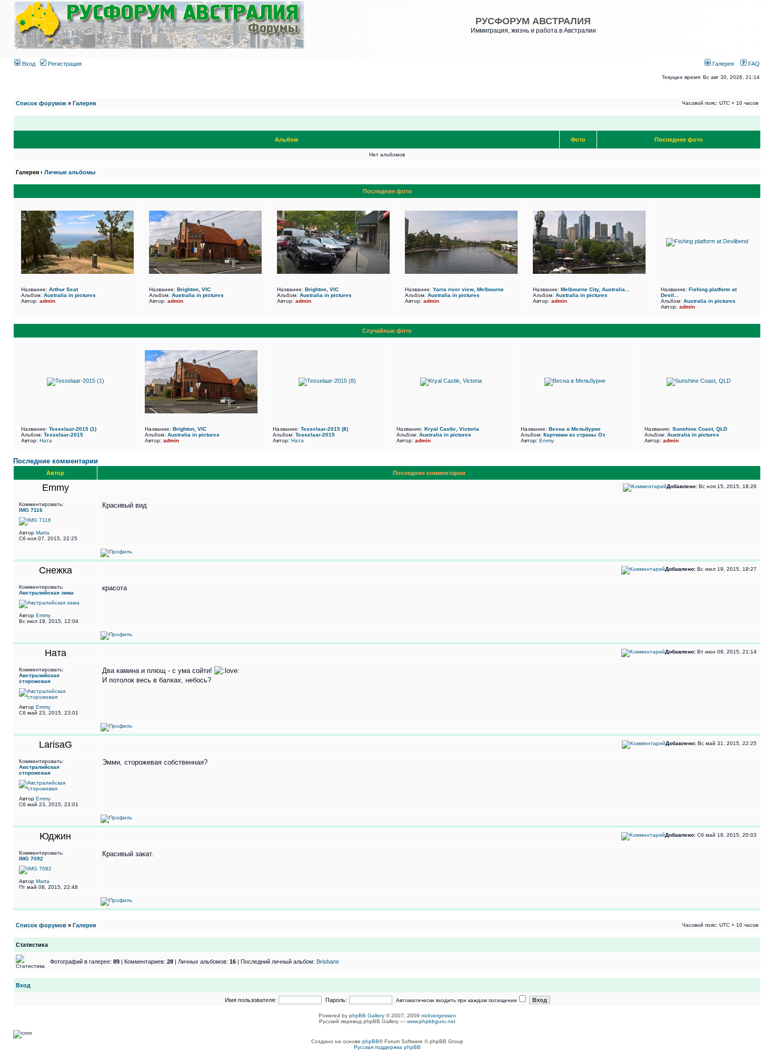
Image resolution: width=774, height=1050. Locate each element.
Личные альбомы (69, 172)
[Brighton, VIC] (205, 272)
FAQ (753, 64)
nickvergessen (438, 1015)
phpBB (370, 1041)
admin (47, 301)
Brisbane (327, 961)
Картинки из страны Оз (574, 435)
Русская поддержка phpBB (387, 1047)
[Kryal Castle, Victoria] (451, 381)
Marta (42, 533)
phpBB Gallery (366, 1015)
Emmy (546, 440)
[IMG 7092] (35, 868)
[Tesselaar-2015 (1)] (75, 381)
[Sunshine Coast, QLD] (699, 381)
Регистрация (64, 64)
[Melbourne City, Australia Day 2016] (589, 272)
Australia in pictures (70, 295)
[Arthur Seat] (77, 272)
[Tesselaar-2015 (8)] (327, 381)
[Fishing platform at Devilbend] (707, 241)
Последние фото (387, 191)
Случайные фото (387, 331)
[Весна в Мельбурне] (575, 381)
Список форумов (41, 103)
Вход (28, 64)
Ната (45, 440)
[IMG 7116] (35, 520)
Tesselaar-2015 (63, 435)
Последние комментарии (55, 461)
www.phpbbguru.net (431, 1021)
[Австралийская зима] (49, 603)
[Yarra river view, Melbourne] (461, 272)
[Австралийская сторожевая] (55, 697)
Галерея (722, 64)
